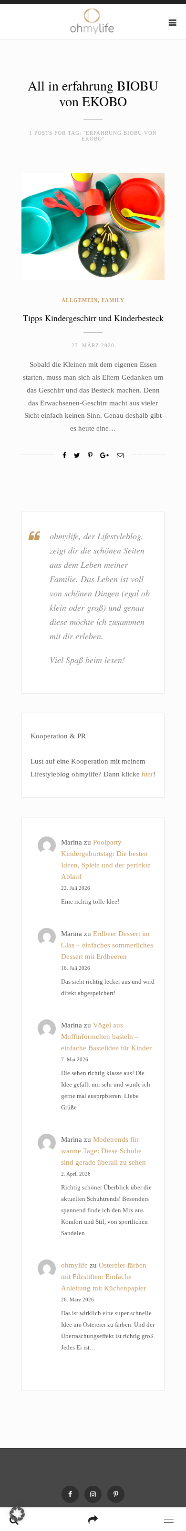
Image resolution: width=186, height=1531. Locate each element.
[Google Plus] (104, 455)
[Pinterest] (115, 1494)
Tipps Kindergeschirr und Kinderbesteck (93, 317)
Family (113, 300)
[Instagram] (93, 1494)
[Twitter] (77, 455)
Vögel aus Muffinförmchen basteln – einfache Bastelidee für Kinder (106, 1036)
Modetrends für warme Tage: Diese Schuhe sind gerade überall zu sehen (103, 1151)
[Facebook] (64, 455)
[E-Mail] (120, 455)
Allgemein (80, 300)
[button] (17, 1514)
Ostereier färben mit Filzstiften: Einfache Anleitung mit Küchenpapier (103, 1276)
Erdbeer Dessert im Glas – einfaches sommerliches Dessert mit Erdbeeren (107, 945)
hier (147, 774)
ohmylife (74, 1265)
